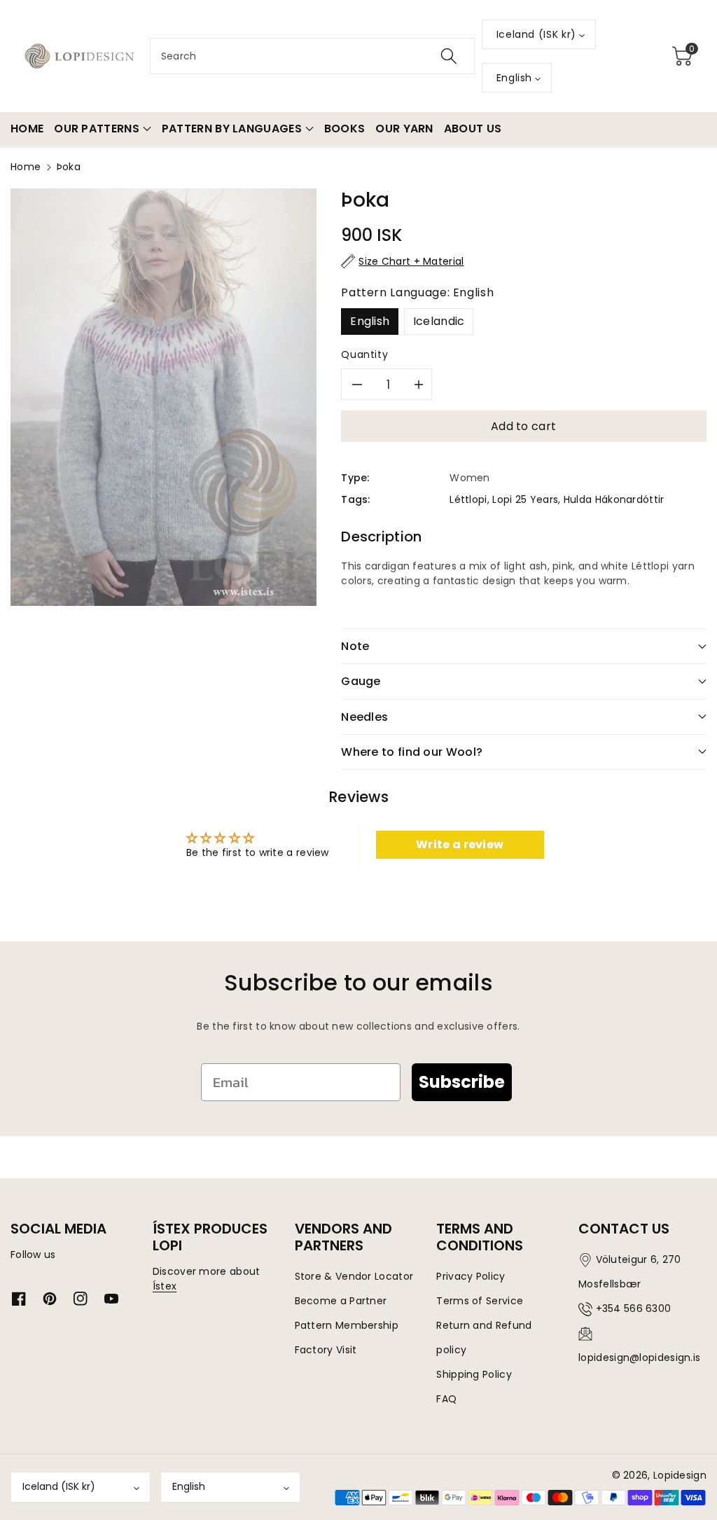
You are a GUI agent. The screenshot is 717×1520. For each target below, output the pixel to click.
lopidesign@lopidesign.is (639, 1357)
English (369, 321)
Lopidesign (679, 1475)
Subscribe (462, 1081)
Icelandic (439, 321)
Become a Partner (341, 1301)
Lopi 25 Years (525, 499)
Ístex (165, 1286)
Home (26, 167)
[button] (682, 56)
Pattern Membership (346, 1325)
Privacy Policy (470, 1276)
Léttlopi (468, 499)
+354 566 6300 (633, 1308)
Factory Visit (326, 1350)
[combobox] (312, 56)
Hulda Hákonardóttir (614, 499)
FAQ (446, 1399)
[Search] (448, 56)
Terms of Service (479, 1301)
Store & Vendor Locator (354, 1276)
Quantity (364, 354)
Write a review (459, 844)
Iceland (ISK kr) (58, 1486)
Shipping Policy (474, 1374)
